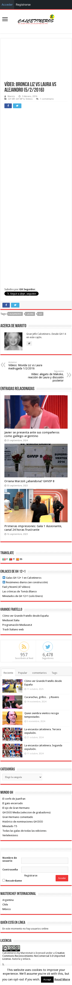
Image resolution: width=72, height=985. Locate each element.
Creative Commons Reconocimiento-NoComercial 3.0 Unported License (33, 955)
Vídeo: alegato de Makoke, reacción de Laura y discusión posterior (46, 376)
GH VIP (11, 99)
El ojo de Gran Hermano (16, 807)
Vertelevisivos (10, 835)
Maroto (11, 96)
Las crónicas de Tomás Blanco (19, 591)
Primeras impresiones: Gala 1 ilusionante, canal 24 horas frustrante (33, 527)
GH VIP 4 (20, 99)
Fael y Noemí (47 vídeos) (16, 586)
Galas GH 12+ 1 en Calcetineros (23, 577)
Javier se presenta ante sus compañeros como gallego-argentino (31, 434)
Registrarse (30, 875)
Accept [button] (47, 979)
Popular (22, 672)
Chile (5, 904)
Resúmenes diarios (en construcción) (26, 582)
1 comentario (47, 99)
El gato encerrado (12, 803)
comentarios (39, 672)
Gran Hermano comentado (17, 817)
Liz (40, 314)
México (6, 909)
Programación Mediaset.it (17, 624)
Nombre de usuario (9, 859)
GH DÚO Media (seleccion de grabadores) (26, 812)
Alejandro (15, 314)
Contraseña (10, 869)
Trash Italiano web (13, 629)
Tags (54, 672)
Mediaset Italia (10, 620)
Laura (30, 314)
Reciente (8, 672)
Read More (62, 979)
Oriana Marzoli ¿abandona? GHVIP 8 (29, 481)
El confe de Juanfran (13, 798)
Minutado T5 (9, 826)
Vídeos (29, 99)
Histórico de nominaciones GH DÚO (22, 821)
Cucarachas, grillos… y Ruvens (41, 697)
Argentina (8, 899)
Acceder (7, 4)
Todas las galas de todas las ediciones (24, 830)
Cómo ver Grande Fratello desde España (25, 615)
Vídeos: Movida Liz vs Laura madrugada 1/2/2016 (25, 365)
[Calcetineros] (36, 19)
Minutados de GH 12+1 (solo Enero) (22, 596)
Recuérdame (13, 880)
